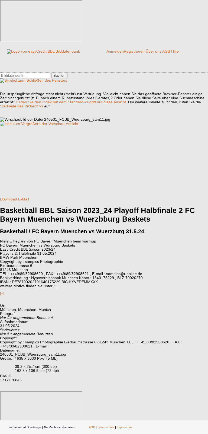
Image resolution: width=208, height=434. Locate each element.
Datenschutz (106, 427)
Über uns (153, 51)
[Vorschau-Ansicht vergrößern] (39, 124)
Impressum (124, 427)
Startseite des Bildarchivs (21, 106)
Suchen (59, 76)
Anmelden (115, 51)
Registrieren (134, 51)
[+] (2, 294)
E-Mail (23, 199)
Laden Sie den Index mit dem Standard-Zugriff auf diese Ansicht (71, 102)
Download (8, 199)
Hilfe (175, 51)
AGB (166, 51)
